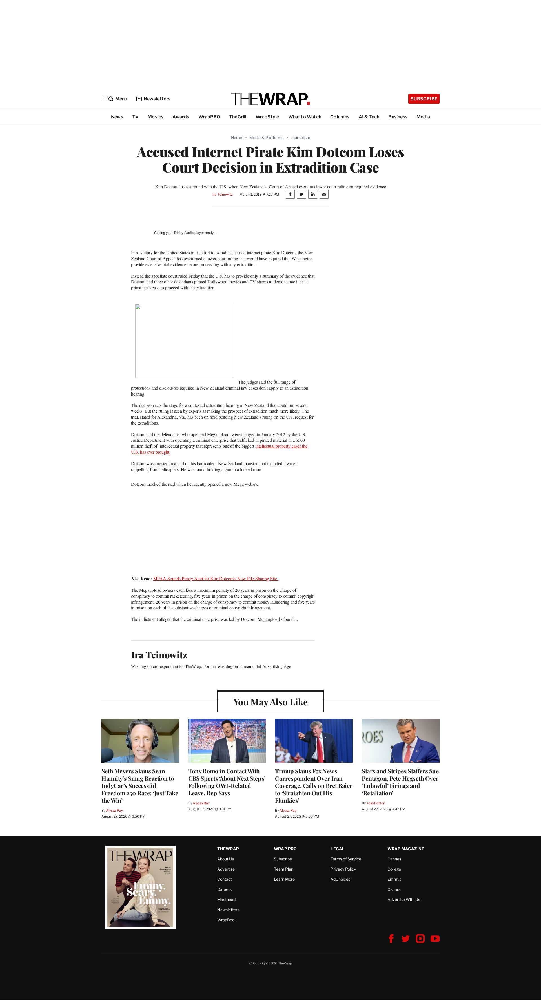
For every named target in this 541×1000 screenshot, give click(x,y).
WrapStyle (267, 117)
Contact (224, 879)
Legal (338, 848)
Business (397, 117)
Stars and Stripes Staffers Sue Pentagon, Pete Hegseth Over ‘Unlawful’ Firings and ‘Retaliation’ (400, 781)
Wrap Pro (285, 848)
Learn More (284, 879)
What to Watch (305, 117)
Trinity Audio (184, 233)
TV (135, 117)
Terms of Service (346, 858)
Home (236, 137)
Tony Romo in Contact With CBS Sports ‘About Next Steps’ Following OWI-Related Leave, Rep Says (226, 781)
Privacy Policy (343, 869)
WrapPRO (209, 117)
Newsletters (157, 98)
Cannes (394, 858)
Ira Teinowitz (222, 194)
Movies (155, 117)
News (117, 117)
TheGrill (238, 117)
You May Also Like (271, 702)
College (394, 869)
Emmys (394, 879)
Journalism (300, 137)
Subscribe (424, 98)
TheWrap (228, 848)
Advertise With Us (403, 899)
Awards (180, 117)
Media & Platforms (266, 137)
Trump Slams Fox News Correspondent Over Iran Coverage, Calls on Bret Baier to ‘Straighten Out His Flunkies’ (313, 785)
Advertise (226, 869)
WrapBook (227, 919)
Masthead (226, 899)
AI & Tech (369, 117)
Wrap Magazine (405, 848)
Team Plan (283, 869)
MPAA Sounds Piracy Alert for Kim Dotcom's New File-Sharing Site (215, 578)
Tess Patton (375, 803)
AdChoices (340, 879)
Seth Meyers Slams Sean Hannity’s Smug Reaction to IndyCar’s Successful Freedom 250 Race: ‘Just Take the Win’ (139, 785)
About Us (225, 858)
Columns (339, 117)
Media (423, 117)
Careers (224, 889)
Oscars (393, 889)
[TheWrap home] (270, 99)
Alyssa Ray (114, 810)
